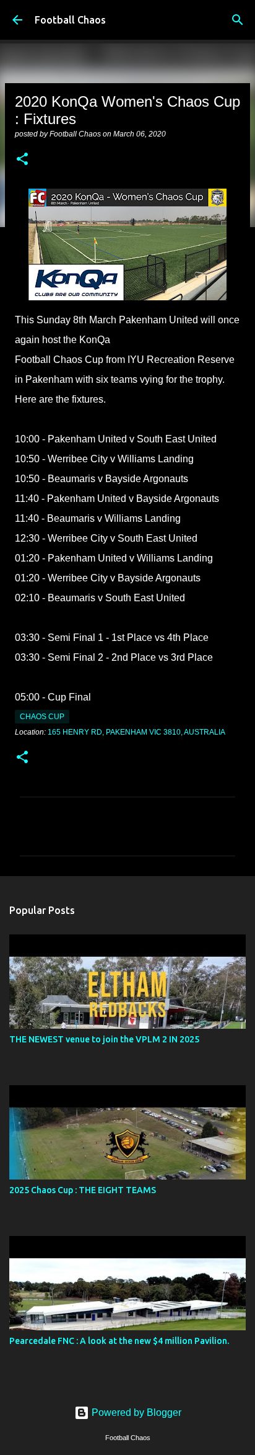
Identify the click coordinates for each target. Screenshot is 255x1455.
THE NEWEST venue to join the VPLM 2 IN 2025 (104, 1039)
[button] (22, 160)
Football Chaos (70, 19)
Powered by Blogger (135, 1412)
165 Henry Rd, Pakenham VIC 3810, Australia (136, 732)
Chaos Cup (42, 716)
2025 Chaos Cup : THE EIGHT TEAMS (82, 1190)
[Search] (237, 20)
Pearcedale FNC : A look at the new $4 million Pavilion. (119, 1341)
